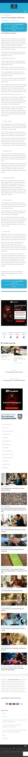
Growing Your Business (7, 431)
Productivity (5, 467)
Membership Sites (6, 444)
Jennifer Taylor (6, 20)
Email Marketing (6, 434)
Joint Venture (5, 427)
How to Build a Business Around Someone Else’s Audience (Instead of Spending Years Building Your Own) (13, 510)
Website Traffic (6, 464)
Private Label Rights (7, 451)
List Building (5, 447)
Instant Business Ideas (7, 454)
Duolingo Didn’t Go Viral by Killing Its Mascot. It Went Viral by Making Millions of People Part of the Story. (14, 571)
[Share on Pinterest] (17, 335)
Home (3, 713)
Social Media (5, 461)
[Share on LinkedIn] (23, 335)
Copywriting (5, 437)
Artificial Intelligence (6, 547)
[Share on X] (4, 335)
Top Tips (4, 716)
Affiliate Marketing (6, 441)
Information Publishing (7, 457)
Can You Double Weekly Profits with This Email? (19, 359)
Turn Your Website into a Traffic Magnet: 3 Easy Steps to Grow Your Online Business (14, 731)
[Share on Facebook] (11, 335)
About (3, 735)
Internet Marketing (6, 15)
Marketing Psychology (6, 567)
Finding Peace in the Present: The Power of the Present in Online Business (14, 720)
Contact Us (5, 738)
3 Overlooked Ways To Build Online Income (12, 590)
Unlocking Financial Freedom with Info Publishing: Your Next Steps (12, 726)
